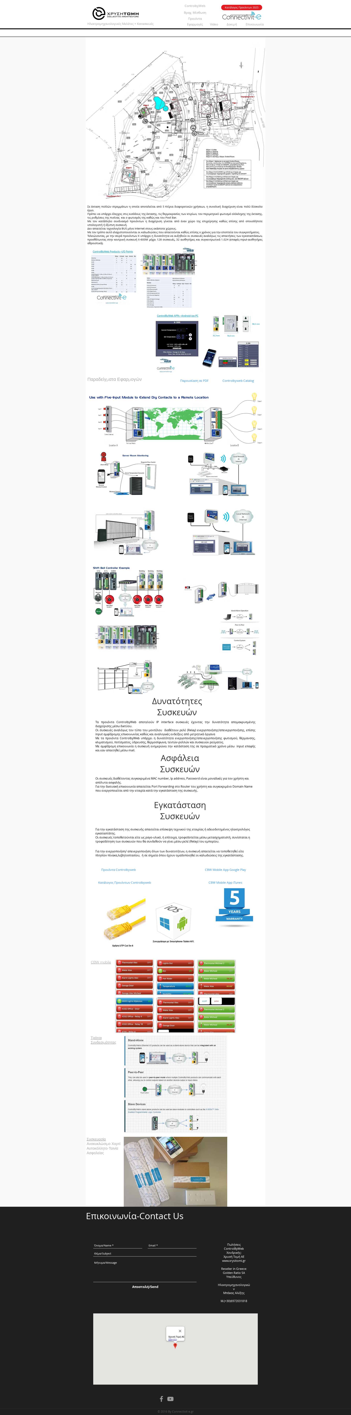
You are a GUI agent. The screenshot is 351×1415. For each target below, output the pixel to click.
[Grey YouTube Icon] (170, 1399)
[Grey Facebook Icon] (161, 1399)
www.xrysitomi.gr (234, 1261)
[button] (134, 977)
